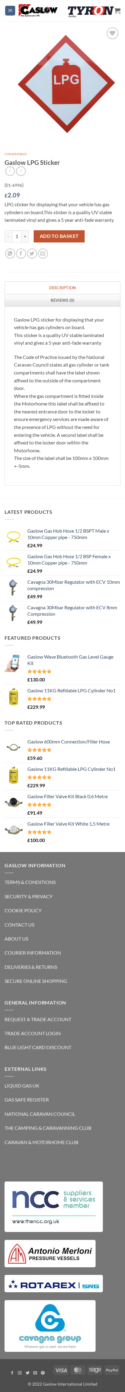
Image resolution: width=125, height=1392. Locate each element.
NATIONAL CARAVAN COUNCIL (40, 1114)
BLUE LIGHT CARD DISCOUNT (38, 1047)
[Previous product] (20, 171)
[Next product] (10, 171)
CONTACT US (19, 924)
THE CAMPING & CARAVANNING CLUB (48, 1128)
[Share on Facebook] (21, 254)
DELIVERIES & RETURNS (31, 967)
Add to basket (59, 236)
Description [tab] (62, 287)
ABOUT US (16, 938)
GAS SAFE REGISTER (27, 1099)
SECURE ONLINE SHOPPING (36, 981)
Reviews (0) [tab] (63, 300)
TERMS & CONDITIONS (30, 882)
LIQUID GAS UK (22, 1085)
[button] (10, 11)
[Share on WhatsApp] (10, 254)
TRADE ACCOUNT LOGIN (33, 1033)
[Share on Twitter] (32, 254)
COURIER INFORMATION (33, 952)
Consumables (16, 154)
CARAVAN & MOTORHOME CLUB (41, 1142)
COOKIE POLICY (23, 910)
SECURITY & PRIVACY (28, 896)
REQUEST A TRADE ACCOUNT (38, 1019)
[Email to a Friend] (43, 254)
